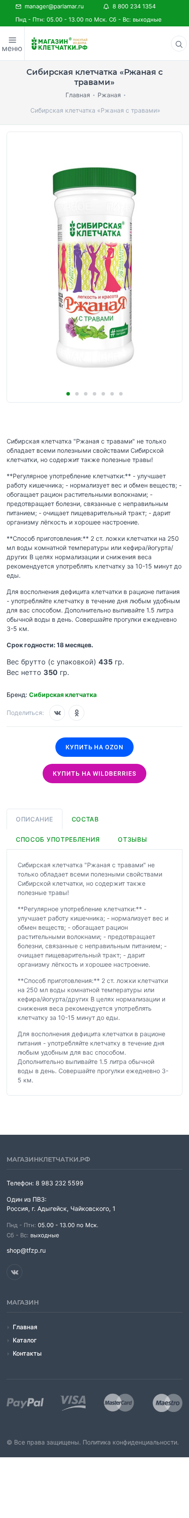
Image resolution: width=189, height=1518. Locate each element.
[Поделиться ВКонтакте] (57, 713)
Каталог (24, 1340)
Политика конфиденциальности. (131, 1442)
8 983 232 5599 (60, 1183)
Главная (25, 1327)
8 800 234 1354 (132, 6)
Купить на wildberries (94, 773)
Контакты (27, 1353)
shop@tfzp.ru (26, 1250)
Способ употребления (57, 839)
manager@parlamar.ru (52, 6)
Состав (85, 819)
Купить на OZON (94, 747)
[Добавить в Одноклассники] (76, 713)
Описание (34, 819)
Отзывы (132, 839)
